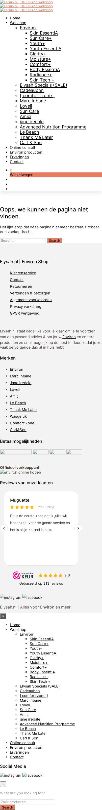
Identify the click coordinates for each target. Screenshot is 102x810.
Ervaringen (19, 157)
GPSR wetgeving (24, 313)
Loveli (26, 106)
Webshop (18, 22)
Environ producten (26, 152)
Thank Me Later (36, 137)
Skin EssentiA (44, 33)
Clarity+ (38, 53)
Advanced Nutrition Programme (53, 126)
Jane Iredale (20, 382)
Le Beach (29, 132)
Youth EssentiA (45, 48)
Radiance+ (41, 74)
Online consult (22, 147)
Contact (17, 161)
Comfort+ (40, 64)
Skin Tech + (42, 79)
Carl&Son (18, 429)
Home (15, 18)
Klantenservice (23, 273)
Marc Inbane (33, 100)
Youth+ (37, 43)
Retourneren (21, 286)
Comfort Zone (22, 423)
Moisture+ (40, 59)
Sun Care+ (41, 38)
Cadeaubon (32, 90)
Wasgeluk (18, 416)
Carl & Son (31, 142)
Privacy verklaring (25, 306)
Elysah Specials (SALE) (43, 85)
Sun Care (29, 111)
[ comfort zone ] (37, 95)
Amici (25, 116)
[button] (11, 170)
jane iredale (32, 121)
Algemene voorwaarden (31, 299)
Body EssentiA (45, 69)
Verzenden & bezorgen (30, 293)
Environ (28, 27)
